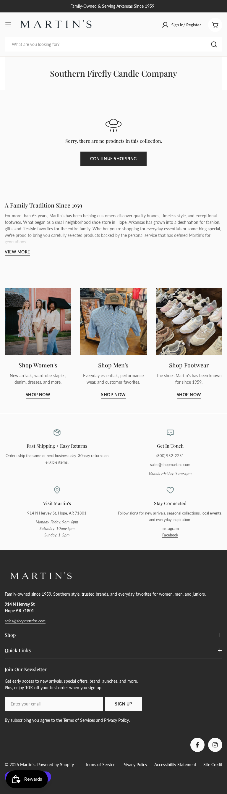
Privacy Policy (134, 764)
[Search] (214, 44)
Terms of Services (79, 720)
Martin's (27, 764)
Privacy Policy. (117, 720)
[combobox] (113, 44)
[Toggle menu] (8, 24)
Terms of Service (100, 764)
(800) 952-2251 (170, 456)
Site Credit (212, 764)
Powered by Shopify (55, 764)
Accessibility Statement (175, 764)
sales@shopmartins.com (170, 464)
